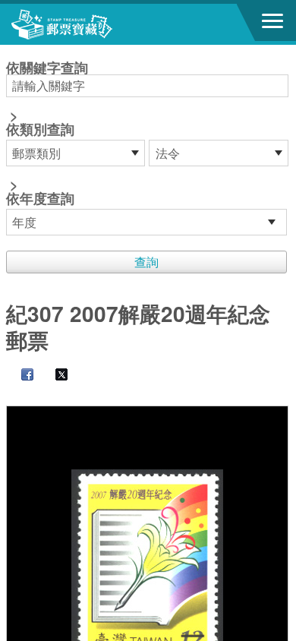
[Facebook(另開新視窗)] (19, 376)
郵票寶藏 (94, 24)
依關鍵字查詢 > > (47, 134)
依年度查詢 (40, 198)
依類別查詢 (40, 129)
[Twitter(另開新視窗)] (54, 376)
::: (10, 51)
